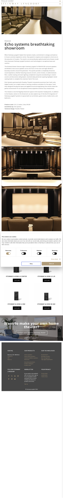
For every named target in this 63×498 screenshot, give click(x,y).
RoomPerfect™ (44, 354)
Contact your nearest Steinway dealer (31, 333)
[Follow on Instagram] (18, 376)
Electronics (26, 359)
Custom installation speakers (31, 358)
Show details (54, 259)
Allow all (51, 263)
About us (10, 359)
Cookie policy (44, 375)
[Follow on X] (12, 376)
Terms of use (44, 376)
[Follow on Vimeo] (12, 379)
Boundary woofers (45, 356)
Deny (31, 263)
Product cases (27, 365)
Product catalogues (28, 363)
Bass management (45, 358)
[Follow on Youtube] (15, 379)
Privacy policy (44, 373)
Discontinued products (29, 362)
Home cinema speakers (29, 356)
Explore (17, 280)
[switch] (24, 253)
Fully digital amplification (47, 359)
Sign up (26, 384)
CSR (8, 358)
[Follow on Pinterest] (9, 379)
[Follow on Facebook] (9, 376)
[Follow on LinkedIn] (15, 376)
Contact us (10, 356)
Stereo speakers (28, 354)
